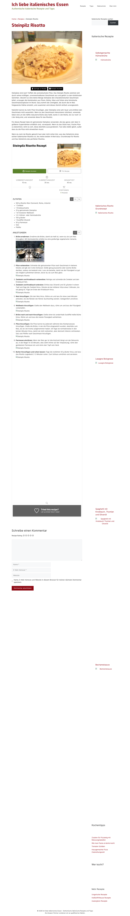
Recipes (21, 19)
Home (14, 19)
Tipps (91, 6)
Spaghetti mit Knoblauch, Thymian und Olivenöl (104, 512)
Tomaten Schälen (98, 846)
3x (79, 199)
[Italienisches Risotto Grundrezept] (104, 353)
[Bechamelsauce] (104, 809)
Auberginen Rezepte (99, 901)
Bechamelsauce (102, 665)
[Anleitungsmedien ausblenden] (79, 232)
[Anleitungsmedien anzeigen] (75, 232)
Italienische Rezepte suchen (102, 19)
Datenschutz (101, 6)
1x (71, 199)
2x (75, 199)
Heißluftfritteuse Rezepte (101, 898)
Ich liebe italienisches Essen (40, 4)
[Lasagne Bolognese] (104, 503)
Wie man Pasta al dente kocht (103, 843)
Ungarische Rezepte (99, 894)
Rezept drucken (56, 89)
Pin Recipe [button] (65, 171)
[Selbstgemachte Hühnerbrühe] (104, 200)
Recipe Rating (17, 536)
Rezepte (83, 6)
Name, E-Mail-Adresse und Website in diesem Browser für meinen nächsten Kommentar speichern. (47, 581)
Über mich (112, 6)
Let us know (45, 512)
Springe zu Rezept (39, 89)
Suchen (113, 23)
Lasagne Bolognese (104, 359)
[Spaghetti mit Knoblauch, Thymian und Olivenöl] (104, 659)
